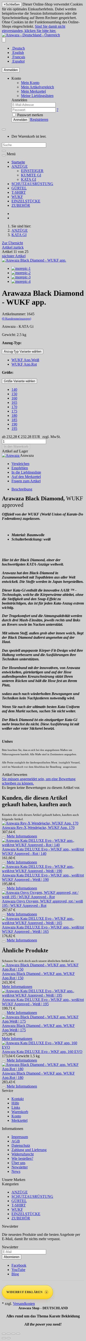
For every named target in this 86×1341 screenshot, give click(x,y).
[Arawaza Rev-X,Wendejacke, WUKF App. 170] (40, 823)
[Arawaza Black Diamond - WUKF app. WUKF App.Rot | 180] (43, 1069)
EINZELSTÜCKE (25, 201)
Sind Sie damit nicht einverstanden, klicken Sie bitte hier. (33, 28)
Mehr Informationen (22, 836)
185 (14, 420)
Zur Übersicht (12, 243)
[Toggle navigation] (4, 155)
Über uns (18, 1163)
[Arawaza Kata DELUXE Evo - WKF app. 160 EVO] (43, 1047)
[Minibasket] (4, 129)
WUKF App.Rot (24, 364)
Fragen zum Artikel (26, 481)
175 (14, 411)
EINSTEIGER (32, 171)
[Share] (9, 1334)
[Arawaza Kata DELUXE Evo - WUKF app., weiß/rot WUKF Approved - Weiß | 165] (43, 923)
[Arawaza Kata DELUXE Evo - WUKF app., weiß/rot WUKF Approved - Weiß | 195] (43, 995)
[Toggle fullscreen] (13, 1334)
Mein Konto (30, 83)
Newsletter (19, 1167)
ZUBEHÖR (20, 205)
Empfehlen (19, 468)
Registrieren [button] (39, 119)
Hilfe (15, 1103)
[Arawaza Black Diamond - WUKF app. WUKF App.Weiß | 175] (43, 1021)
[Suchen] (4, 151)
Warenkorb (19, 1112)
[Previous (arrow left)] (4, 1338)
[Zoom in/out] (18, 1334)
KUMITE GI (31, 175)
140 (14, 389)
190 (14, 424)
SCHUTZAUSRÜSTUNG (32, 184)
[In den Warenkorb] (4, 837)
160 (14, 398)
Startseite (18, 162)
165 (14, 402)
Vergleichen (20, 464)
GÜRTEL (19, 188)
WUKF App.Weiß (25, 360)
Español (18, 61)
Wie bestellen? (22, 1158)
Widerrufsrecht (22, 1154)
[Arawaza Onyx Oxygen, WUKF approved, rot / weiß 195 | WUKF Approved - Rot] (43, 897)
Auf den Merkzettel (26, 477)
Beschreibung (21, 489)
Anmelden (11, 70)
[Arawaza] (11, 455)
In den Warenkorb (16, 446)
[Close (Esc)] (4, 1334)
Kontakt (17, 1099)
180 (14, 415)
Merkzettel (19, 1120)
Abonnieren (11, 1257)
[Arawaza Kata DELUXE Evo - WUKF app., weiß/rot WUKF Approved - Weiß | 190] (43, 871)
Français (18, 57)
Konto (16, 1116)
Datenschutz (20, 1145)
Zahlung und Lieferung (29, 1150)
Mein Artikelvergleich (37, 87)
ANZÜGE (19, 166)
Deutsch (18, 48)
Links (15, 1107)
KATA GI (28, 179)
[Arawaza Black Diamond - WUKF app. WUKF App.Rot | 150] (43, 969)
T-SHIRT (18, 192)
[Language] (4, 39)
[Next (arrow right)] (9, 1338)
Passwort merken (29, 115)
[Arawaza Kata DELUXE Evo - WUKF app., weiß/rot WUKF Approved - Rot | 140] (43, 845)
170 (14, 407)
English (17, 53)
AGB (15, 1141)
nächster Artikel (14, 256)
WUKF (17, 197)
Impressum (19, 1137)
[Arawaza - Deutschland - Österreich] (31, 35)
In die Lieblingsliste (26, 472)
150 (14, 394)
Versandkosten (24, 1304)
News (15, 1171)
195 (14, 428)
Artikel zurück (13, 247)
